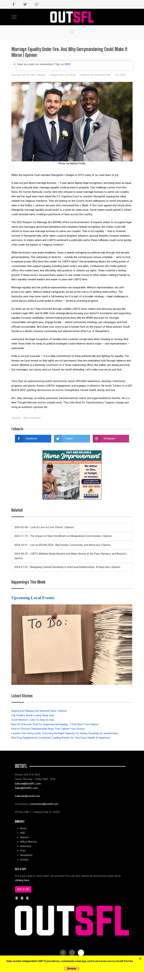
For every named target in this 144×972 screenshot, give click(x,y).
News (23, 828)
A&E (22, 832)
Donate (24, 859)
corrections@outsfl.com (44, 804)
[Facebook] (13, 4)
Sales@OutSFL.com (26, 788)
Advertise (25, 846)
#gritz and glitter (32, 418)
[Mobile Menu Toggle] (14, 17)
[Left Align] (140, 959)
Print (22, 850)
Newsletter (26, 855)
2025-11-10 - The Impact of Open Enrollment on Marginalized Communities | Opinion (63, 536)
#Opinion (16, 418)
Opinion (24, 837)
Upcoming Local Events (33, 597)
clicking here (22, 880)
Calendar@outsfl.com (27, 796)
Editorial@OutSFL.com (28, 783)
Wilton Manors (28, 841)
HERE (67, 64)
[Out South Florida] (72, 17)
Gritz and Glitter (68, 74)
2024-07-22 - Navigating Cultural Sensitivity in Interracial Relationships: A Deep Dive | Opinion (67, 567)
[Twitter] (25, 4)
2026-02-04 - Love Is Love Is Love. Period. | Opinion (44, 527)
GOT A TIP (23, 889)
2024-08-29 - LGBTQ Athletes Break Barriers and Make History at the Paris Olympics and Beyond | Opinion (70, 556)
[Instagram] (36, 4)
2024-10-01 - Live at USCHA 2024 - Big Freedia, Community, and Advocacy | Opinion (62, 545)
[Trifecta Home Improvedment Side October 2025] (72, 474)
